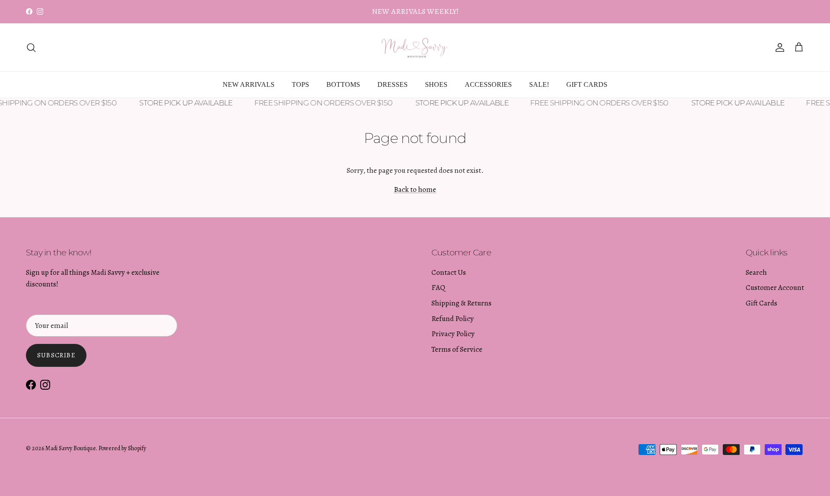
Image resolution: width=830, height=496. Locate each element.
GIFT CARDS (586, 84)
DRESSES (392, 84)
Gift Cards (761, 303)
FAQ (438, 288)
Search (756, 272)
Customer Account (775, 288)
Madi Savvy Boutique (70, 448)
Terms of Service (456, 349)
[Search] (31, 47)
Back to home (415, 189)
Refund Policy (452, 319)
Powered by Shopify (122, 448)
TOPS (300, 84)
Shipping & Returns (461, 303)
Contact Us (448, 272)
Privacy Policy (453, 334)
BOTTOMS (343, 84)
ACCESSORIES (488, 84)
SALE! (539, 84)
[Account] (778, 47)
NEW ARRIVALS (249, 84)
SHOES (436, 84)
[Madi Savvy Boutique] (415, 47)
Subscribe (56, 355)
